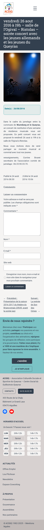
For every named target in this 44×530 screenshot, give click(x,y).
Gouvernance (9, 504)
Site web (7, 262)
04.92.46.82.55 (26, 391)
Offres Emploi (9, 469)
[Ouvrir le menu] (36, 8)
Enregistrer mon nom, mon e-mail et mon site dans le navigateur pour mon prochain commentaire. (22, 277)
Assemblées (8, 510)
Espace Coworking (11, 484)
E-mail (7, 251)
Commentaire (10, 211)
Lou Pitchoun (9, 474)
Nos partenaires (10, 515)
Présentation (9, 499)
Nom (6, 239)
